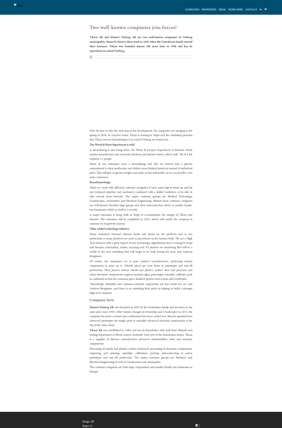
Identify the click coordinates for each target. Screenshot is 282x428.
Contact (251, 9)
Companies (192, 9)
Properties (209, 9)
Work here (235, 9)
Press (222, 9)
